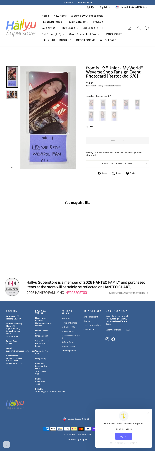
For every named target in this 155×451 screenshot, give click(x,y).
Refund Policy (68, 342)
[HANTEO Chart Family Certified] (77, 287)
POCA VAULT (114, 34)
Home (45, 15)
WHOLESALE (108, 40)
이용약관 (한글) (68, 327)
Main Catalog (77, 22)
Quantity (92, 126)
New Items (60, 15)
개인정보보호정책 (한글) (71, 336)
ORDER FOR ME (86, 40)
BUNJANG (65, 40)
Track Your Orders (92, 325)
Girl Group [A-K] (92, 28)
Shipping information (117, 164)
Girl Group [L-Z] (52, 34)
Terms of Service (69, 323)
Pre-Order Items (52, 22)
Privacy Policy (68, 331)
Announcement (91, 317)
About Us (66, 319)
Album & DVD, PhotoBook (87, 15)
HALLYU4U (48, 40)
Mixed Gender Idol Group (84, 34)
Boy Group (69, 28)
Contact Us (89, 329)
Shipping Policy (69, 350)
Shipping (100, 86)
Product (98, 22)
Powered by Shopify (77, 439)
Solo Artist (49, 28)
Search (87, 321)
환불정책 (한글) (68, 346)
